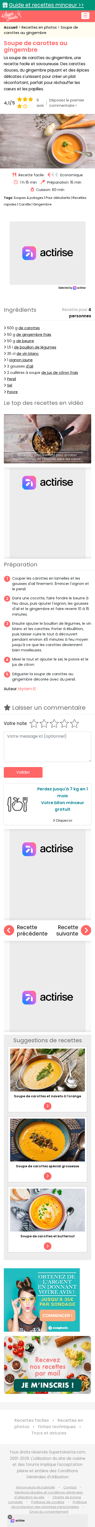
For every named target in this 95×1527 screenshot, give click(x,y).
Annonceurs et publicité (35, 1487)
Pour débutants (58, 198)
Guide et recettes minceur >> (46, 5)
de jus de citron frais (59, 372)
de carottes (29, 328)
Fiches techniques (57, 1427)
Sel (9, 385)
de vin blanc (27, 353)
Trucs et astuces (48, 1433)
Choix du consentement (48, 1511)
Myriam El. (27, 688)
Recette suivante (67, 930)
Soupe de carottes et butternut (48, 1236)
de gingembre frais (33, 334)
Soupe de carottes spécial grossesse (47, 1166)
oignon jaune (21, 359)
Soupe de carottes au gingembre (41, 30)
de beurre (25, 340)
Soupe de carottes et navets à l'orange (47, 1096)
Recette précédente (32, 930)
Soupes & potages (28, 198)
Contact (70, 1487)
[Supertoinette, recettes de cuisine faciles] (11, 15)
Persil (11, 378)
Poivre (12, 391)
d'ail (29, 366)
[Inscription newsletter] (47, 1365)
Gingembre (42, 204)
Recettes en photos (40, 27)
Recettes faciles (31, 1420)
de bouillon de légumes (35, 347)
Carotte (25, 204)
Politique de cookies (47, 1502)
